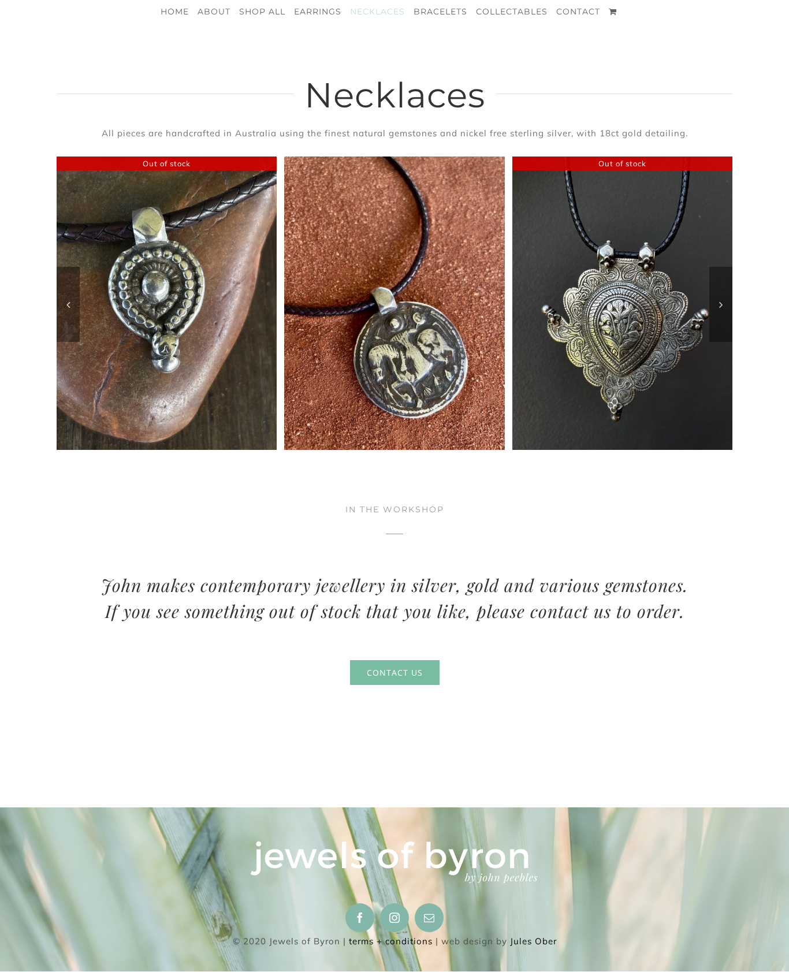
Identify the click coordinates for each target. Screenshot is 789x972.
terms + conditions (391, 941)
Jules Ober (533, 941)
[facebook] (359, 917)
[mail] (429, 917)
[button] (68, 304)
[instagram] (394, 917)
